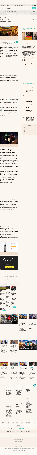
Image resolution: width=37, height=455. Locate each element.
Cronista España (3, 15)
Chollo (6, 278)
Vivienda (16, 5)
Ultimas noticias (3, 11)
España (2, 278)
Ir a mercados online (3, 13)
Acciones (23, 5)
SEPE (17, 422)
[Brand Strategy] (18, 432)
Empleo (27, 5)
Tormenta (2, 5)
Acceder (34, 8)
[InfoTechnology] (28, 432)
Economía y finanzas (10, 11)
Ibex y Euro (16, 11)
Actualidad (24, 11)
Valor (35, 125)
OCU (16, 276)
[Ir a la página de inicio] (3, 8)
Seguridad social (7, 5)
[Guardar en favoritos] (17, 42)
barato (10, 278)
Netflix (2, 422)
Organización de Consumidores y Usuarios (8, 109)
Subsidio (34, 422)
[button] (34, 385)
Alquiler (20, 5)
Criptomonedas (29, 11)
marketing (8, 54)
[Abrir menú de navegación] (1, 8)
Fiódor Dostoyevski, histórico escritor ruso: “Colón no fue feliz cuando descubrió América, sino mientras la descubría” (29, 59)
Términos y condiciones (18, 441)
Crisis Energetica (27, 422)
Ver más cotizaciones (34, 13)
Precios (21, 422)
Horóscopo (18, 425)
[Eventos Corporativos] (14, 432)
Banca (34, 11)
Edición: (34, 5)
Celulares (7, 422)
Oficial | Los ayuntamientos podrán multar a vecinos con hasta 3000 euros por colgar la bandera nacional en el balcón (29, 42)
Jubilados (12, 5)
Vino (12, 15)
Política (20, 11)
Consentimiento (18, 444)
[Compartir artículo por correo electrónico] (9, 44)
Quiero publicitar (10, 267)
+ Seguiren (13, 42)
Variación (29, 125)
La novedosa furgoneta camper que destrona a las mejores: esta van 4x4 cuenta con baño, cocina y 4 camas (29, 64)
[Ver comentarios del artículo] (11, 44)
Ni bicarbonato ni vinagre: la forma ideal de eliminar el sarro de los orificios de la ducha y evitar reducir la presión (29, 48)
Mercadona (9, 99)
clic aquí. (3, 239)
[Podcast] (23, 431)
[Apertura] (9, 431)
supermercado (11, 276)
